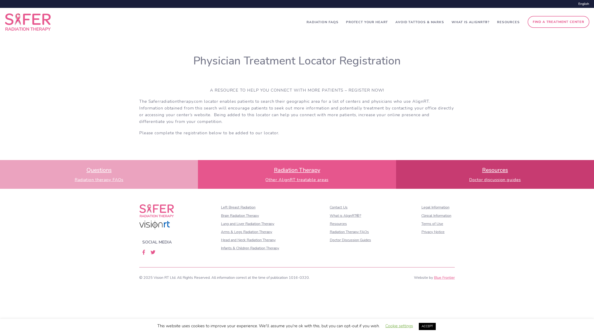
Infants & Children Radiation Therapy (250, 248)
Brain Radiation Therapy (240, 215)
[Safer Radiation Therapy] (28, 21)
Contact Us (339, 207)
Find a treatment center (558, 22)
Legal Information (435, 207)
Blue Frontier (444, 277)
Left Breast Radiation (238, 207)
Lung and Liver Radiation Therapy (247, 223)
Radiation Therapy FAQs (349, 231)
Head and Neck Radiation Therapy (248, 240)
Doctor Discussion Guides (350, 240)
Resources (508, 22)
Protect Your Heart (367, 22)
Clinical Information (436, 215)
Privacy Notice (433, 231)
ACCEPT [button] (427, 326)
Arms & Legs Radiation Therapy (246, 231)
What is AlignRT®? (471, 22)
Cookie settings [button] (399, 326)
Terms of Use (432, 223)
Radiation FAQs (323, 22)
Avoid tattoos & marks (419, 22)
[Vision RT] (154, 225)
